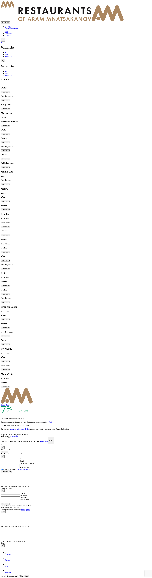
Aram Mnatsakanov (11, 28)
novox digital (14, 436)
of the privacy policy (23, 469)
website (49, 422)
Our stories (8, 33)
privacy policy (25, 510)
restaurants (8, 26)
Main (6, 52)
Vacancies (8, 56)
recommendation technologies (19, 429)
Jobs (6, 32)
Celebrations (9, 30)
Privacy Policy (5, 405)
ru (1, 42)
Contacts (8, 35)
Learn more (44, 441)
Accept (51, 440)
